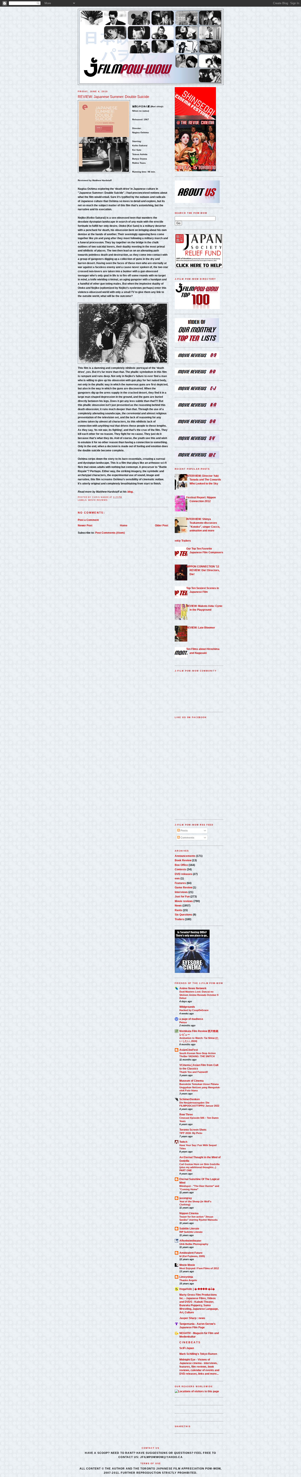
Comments (187, 837)
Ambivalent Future (191, 1252)
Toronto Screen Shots (192, 1129)
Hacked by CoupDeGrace (193, 1010)
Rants (178, 910)
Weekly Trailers (181, 540)
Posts (184, 830)
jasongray (185, 1198)
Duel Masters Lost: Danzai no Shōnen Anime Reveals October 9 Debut (198, 994)
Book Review (183, 860)
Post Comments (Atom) (110, 532)
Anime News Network (192, 988)
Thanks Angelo (188, 1280)
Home (123, 525)
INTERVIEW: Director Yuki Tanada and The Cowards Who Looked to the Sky (203, 479)
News (178, 905)
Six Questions (183, 914)
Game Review (183, 887)
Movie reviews (98, 500)
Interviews (181, 892)
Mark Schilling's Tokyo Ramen (198, 1353)
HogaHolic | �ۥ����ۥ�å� (197, 1288)
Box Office (181, 864)
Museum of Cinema (191, 1080)
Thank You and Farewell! (193, 1072)
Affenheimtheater (190, 1240)
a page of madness (191, 1018)
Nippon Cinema (189, 1213)
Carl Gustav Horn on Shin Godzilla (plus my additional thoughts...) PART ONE (199, 1167)
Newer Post (85, 525)
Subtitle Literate (189, 1228)
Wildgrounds (187, 1006)
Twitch (183, 1141)
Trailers (179, 919)
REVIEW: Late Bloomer (200, 627)
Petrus (183, 1022)
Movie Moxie (187, 1264)
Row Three (186, 1114)
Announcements (185, 855)
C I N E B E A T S (189, 1342)
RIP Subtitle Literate (191, 1232)
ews (177, 878)
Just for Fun (182, 896)
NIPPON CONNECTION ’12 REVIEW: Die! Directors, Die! (203, 570)
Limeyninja (186, 1276)
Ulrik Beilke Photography (193, 1244)
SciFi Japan (186, 1348)
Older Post (161, 525)
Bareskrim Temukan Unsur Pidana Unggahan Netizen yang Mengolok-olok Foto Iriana (199, 1087)
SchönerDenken (189, 1099)
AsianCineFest (188, 1049)
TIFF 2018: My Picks (190, 1133)
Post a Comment (88, 519)
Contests (180, 869)
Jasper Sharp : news (192, 1318)
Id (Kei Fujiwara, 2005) (192, 1256)
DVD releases (183, 874)
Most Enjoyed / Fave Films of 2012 (199, 1268)
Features (180, 883)
